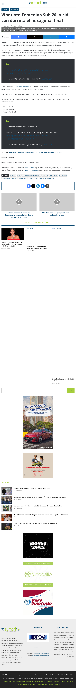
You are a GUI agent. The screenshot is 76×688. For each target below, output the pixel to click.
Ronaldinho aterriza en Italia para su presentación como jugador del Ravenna (41, 515)
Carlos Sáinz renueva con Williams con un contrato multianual (35, 524)
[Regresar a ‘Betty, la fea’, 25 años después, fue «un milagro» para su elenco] (6, 500)
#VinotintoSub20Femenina (36, 70)
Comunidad (39, 681)
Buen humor (30, 681)
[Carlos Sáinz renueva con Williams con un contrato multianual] (6, 526)
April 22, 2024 (48, 144)
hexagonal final (6, 178)
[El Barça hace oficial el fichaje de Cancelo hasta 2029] (6, 491)
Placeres (57, 684)
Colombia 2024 (53, 175)
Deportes (5, 9)
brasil (18, 175)
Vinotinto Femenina (22, 87)
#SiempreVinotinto (15, 70)
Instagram (34, 170)
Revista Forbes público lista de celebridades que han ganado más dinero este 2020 (11, 244)
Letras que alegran (23, 684)
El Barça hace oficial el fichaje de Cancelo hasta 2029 (32, 488)
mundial (14, 178)
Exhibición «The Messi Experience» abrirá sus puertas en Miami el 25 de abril (35, 152)
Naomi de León (22, 178)
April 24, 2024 (48, 79)
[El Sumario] (38, 3)
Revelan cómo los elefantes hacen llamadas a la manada (37, 247)
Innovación (69, 681)
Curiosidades (48, 681)
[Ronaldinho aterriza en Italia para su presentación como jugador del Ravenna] (6, 517)
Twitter (26, 170)
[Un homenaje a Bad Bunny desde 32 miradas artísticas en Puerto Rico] (6, 508)
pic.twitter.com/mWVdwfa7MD (20, 139)
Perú (36, 178)
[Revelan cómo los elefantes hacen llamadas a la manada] (38, 236)
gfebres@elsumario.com (41, 653)
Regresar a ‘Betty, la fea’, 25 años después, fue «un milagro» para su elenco (40, 497)
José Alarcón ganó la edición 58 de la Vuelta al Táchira (63, 380)
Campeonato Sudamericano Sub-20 (31, 175)
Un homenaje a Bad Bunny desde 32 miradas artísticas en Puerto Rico (38, 506)
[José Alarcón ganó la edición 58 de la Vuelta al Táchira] (63, 302)
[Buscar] (71, 390)
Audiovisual (7, 681)
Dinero (63, 681)
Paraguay (30, 178)
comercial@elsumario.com (40, 656)
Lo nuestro (33, 684)
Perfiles (51, 684)
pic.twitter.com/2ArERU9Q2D (19, 73)
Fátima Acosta (63, 175)
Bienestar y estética (19, 681)
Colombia (45, 175)
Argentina (13, 175)
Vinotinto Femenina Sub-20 (46, 178)
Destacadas (14, 9)
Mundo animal (42, 684)
